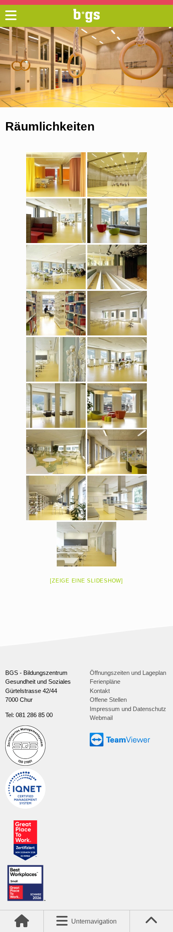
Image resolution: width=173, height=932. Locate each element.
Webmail (101, 717)
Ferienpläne (105, 681)
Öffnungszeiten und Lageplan (128, 672)
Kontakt (100, 690)
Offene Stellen (108, 699)
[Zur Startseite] (86, 20)
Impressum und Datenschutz (128, 708)
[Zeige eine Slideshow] (86, 581)
